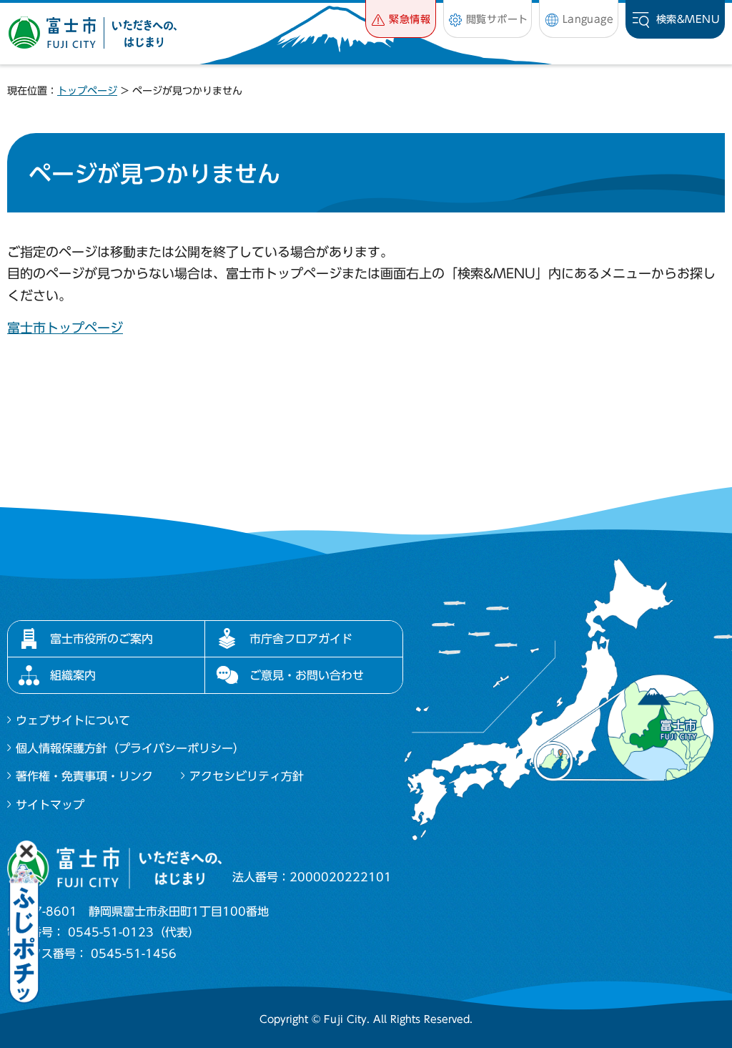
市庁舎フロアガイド (300, 639)
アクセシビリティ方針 (246, 776)
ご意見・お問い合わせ (306, 675)
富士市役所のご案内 (101, 639)
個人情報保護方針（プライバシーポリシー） (130, 748)
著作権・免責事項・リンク (84, 776)
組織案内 (73, 675)
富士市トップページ (65, 327)
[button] (400, 19)
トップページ (87, 91)
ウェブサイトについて (73, 720)
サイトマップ (50, 805)
